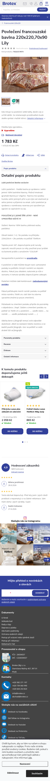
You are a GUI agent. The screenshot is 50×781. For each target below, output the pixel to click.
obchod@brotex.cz (20, 696)
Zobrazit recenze (17, 472)
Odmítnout (13, 772)
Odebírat (40, 593)
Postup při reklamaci (10, 640)
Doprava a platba (9, 627)
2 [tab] (25, 442)
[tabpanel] (12, 410)
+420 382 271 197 (19, 682)
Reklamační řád (8, 644)
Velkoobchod (7, 621)
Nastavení (25, 764)
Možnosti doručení (14, 135)
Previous (42, 376)
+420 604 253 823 (19, 689)
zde (30, 757)
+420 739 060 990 (19, 685)
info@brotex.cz (18, 693)
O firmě (5, 618)
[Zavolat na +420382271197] (31, 3)
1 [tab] (22, 442)
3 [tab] (27, 442)
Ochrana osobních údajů (12, 634)
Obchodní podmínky (10, 631)
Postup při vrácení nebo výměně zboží (18, 637)
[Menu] (46, 3)
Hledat (42, 9)
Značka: (7, 161)
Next (46, 376)
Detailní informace (35, 118)
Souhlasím (37, 773)
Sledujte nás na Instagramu (25, 521)
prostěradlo (32, 258)
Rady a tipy (6, 624)
